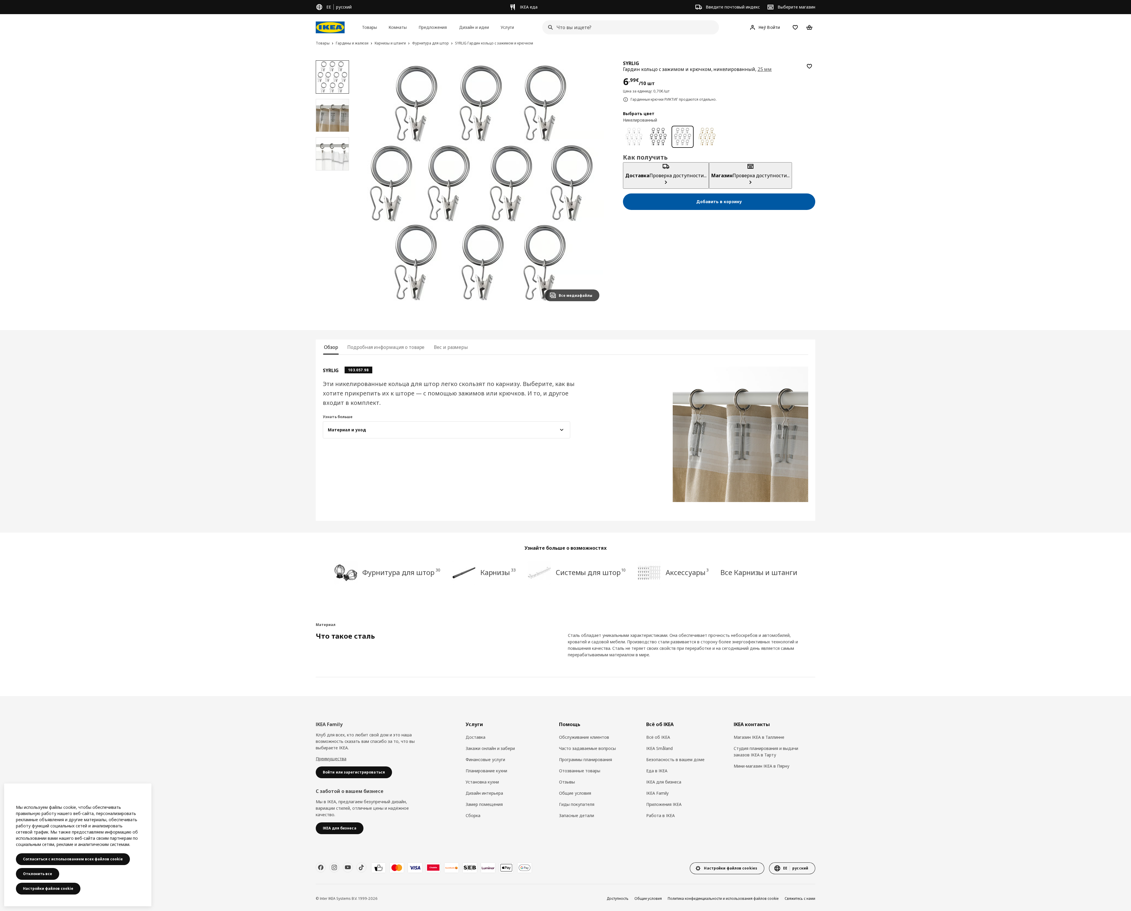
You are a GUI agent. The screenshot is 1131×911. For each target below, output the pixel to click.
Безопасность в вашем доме (675, 759)
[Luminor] (488, 867)
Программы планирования (585, 759)
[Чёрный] (658, 137)
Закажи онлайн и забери (490, 748)
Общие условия (575, 793)
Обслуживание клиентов (584, 737)
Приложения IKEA (664, 804)
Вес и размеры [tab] (451, 347)
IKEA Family (657, 793)
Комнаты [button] (397, 27)
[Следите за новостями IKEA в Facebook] (321, 867)
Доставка (475, 737)
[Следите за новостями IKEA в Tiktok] (361, 867)
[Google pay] (524, 867)
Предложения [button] (433, 27)
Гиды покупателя (576, 804)
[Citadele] (433, 867)
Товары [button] (369, 27)
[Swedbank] (451, 867)
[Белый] (634, 137)
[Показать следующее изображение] (592, 183)
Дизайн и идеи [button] (474, 27)
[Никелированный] (683, 137)
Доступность (618, 898)
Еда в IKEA (656, 770)
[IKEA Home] (330, 27)
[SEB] (469, 867)
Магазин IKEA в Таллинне (759, 737)
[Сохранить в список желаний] (809, 66)
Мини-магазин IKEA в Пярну (761, 766)
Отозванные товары (579, 770)
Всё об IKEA (658, 737)
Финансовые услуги (485, 759)
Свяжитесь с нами (800, 898)
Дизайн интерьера (484, 793)
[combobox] (628, 27)
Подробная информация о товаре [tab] (385, 347)
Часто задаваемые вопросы (587, 748)
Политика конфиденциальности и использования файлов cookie (723, 898)
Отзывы (567, 782)
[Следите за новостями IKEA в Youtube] (348, 867)
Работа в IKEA (660, 815)
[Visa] (415, 867)
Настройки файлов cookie (48, 888)
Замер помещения (484, 804)
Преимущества (331, 758)
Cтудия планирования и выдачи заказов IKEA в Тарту (766, 752)
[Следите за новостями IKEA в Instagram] (334, 867)
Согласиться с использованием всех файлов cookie (73, 859)
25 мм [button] (765, 69)
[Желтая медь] (707, 137)
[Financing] (378, 867)
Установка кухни (482, 782)
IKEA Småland (659, 748)
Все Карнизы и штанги (758, 572)
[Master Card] (396, 867)
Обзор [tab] (331, 347)
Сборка (473, 815)
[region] (481, 183)
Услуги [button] (507, 27)
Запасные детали (576, 815)
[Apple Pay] (506, 867)
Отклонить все (37, 873)
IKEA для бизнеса (663, 782)
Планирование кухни (486, 770)
